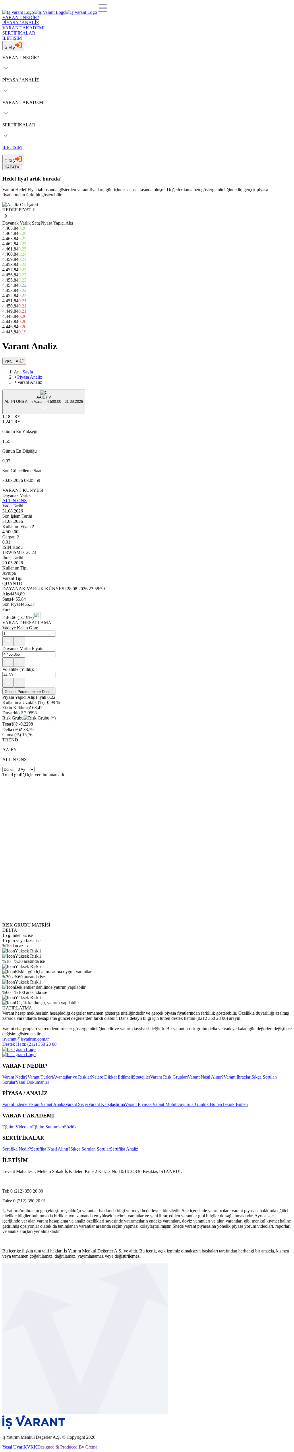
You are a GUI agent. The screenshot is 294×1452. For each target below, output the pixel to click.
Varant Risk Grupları (169, 1077)
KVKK (30, 1447)
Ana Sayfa (23, 371)
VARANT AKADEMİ (23, 27)
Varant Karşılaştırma (106, 1104)
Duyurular (185, 1104)
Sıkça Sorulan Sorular (90, 1149)
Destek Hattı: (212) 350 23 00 (29, 1044)
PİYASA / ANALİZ (20, 22)
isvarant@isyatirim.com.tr (25, 1039)
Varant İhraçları (238, 1077)
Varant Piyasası (138, 1104)
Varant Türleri (40, 1077)
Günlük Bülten (208, 1104)
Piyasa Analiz (29, 377)
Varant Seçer (76, 1104)
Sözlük (70, 1126)
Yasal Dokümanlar (32, 1082)
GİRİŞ (10, 47)
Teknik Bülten (235, 1104)
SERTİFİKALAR (18, 33)
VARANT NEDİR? (20, 17)
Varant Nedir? (15, 1077)
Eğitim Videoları (17, 1126)
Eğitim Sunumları (48, 1126)
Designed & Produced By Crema (67, 1447)
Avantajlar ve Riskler (72, 1077)
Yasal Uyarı (13, 1447)
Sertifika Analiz (124, 1149)
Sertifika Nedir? (16, 1149)
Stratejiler (141, 1077)
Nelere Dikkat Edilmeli (112, 1077)
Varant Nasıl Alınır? (206, 1077)
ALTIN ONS (14, 500)
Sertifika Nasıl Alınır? (50, 1149)
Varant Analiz (52, 1104)
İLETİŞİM (12, 38)
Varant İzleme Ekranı (21, 1104)
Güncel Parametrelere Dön (27, 692)
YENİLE (12, 362)
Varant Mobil (164, 1104)
